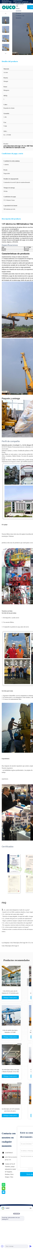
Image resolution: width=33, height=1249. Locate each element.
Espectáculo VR (19, 5)
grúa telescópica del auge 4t (10, 946)
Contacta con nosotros (20, 17)
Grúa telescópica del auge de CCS (20, 942)
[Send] (30, 1246)
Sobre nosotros (18, 10)
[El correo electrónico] (6, 1193)
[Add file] (2, 1246)
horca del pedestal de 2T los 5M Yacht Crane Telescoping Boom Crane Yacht (18, 1071)
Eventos (18, 13)
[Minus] (30, 1208)
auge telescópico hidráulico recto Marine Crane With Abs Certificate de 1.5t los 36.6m (18, 1032)
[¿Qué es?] (6, 1186)
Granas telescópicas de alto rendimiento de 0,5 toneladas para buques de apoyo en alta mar (18, 993)
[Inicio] (9, 7)
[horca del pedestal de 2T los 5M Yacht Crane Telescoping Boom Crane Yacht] (18, 1054)
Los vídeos (19, 1)
